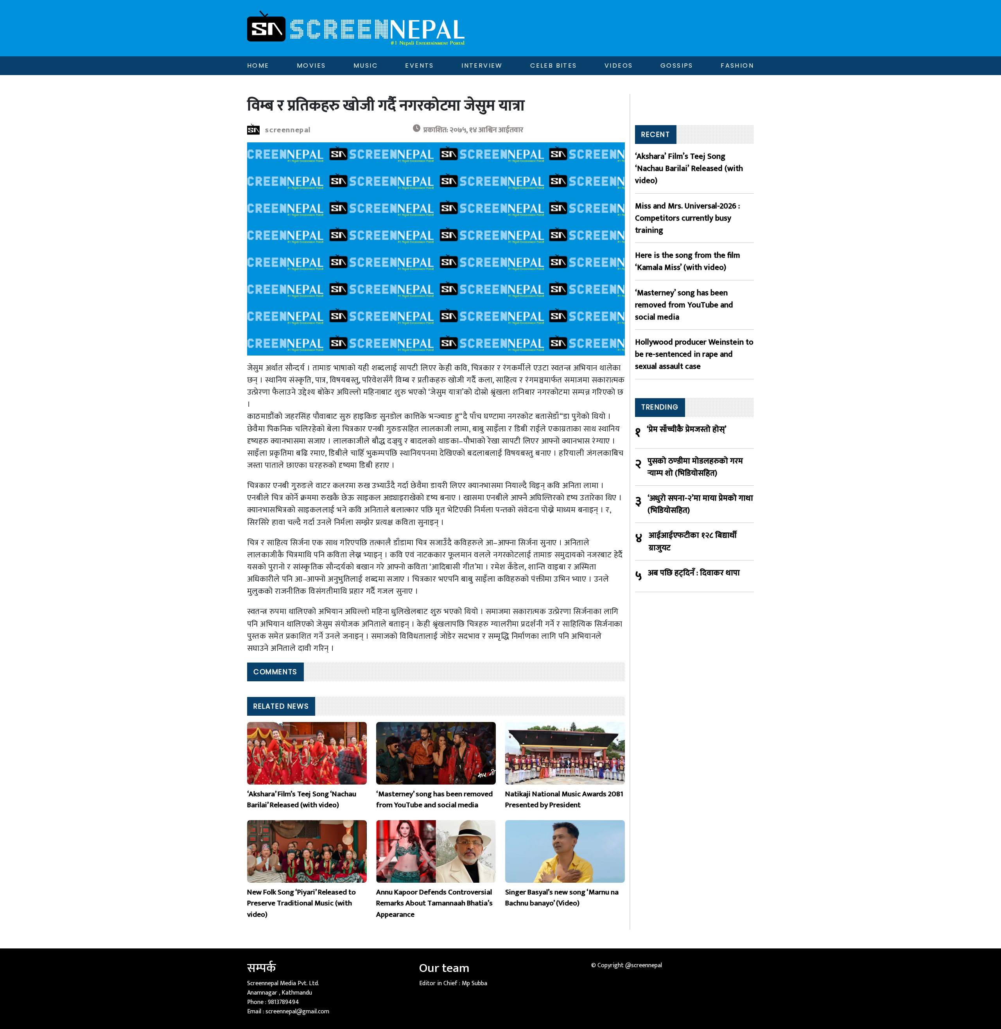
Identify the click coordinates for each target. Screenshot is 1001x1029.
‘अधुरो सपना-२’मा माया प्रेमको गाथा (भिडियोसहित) (700, 504)
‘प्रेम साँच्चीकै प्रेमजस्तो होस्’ (687, 429)
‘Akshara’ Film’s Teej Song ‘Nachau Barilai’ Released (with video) (689, 168)
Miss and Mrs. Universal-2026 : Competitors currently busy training (687, 218)
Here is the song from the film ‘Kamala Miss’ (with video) (687, 261)
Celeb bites (553, 65)
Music (365, 65)
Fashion (737, 65)
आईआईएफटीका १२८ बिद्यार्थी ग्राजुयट (693, 541)
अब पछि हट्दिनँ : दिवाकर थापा (694, 573)
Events (419, 65)
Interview (482, 65)
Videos (619, 65)
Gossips (676, 65)
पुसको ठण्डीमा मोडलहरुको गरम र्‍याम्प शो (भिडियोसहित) (695, 467)
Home (258, 65)
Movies (311, 65)
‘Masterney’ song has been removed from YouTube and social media (684, 305)
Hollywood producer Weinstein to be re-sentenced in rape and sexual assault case (694, 354)
